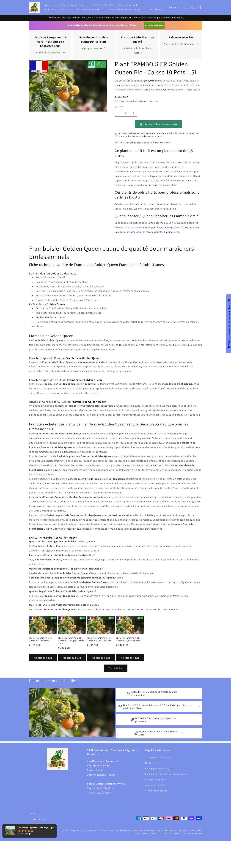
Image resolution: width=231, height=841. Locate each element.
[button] (185, 7)
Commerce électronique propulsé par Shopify (98, 830)
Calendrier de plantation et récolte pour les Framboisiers (147, 232)
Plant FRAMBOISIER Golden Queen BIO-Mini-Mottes (41, 639)
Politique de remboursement (145, 834)
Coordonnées (168, 830)
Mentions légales (153, 830)
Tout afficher (115, 668)
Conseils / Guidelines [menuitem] (57, 9)
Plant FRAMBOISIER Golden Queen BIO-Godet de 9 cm (128, 639)
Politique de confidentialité (159, 768)
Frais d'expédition (123, 101)
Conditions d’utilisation (170, 834)
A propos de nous (92, 48)
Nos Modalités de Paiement (179, 44)
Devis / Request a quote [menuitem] (94, 5)
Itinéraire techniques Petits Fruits (137, 50)
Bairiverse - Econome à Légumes (66, 830)
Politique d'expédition (156, 779)
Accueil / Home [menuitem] (153, 9)
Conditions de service (156, 790)
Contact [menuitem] (138, 9)
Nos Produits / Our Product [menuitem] (125, 5)
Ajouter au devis (43, 657)
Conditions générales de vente (189, 830)
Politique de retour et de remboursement (166, 774)
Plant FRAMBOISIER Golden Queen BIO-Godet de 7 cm (99, 639)
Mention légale (152, 762)
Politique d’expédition (193, 834)
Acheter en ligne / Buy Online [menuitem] (61, 5)
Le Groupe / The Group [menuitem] (115, 9)
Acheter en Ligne (154, 25)
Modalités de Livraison (48, 52)
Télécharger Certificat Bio (158, 757)
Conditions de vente (155, 785)
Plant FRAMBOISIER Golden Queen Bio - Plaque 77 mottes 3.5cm (72, 641)
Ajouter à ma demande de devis (158, 124)
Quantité (119, 106)
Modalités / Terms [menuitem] (85, 9)
